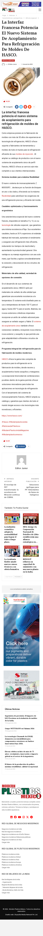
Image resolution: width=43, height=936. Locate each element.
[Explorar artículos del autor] (21, 460)
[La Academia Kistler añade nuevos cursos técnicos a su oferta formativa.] (12, 551)
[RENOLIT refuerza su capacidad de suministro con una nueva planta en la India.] (31, 551)
